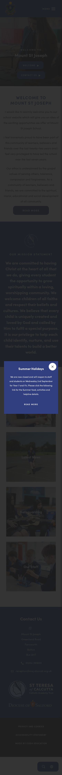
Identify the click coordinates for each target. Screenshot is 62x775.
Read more (33, 406)
